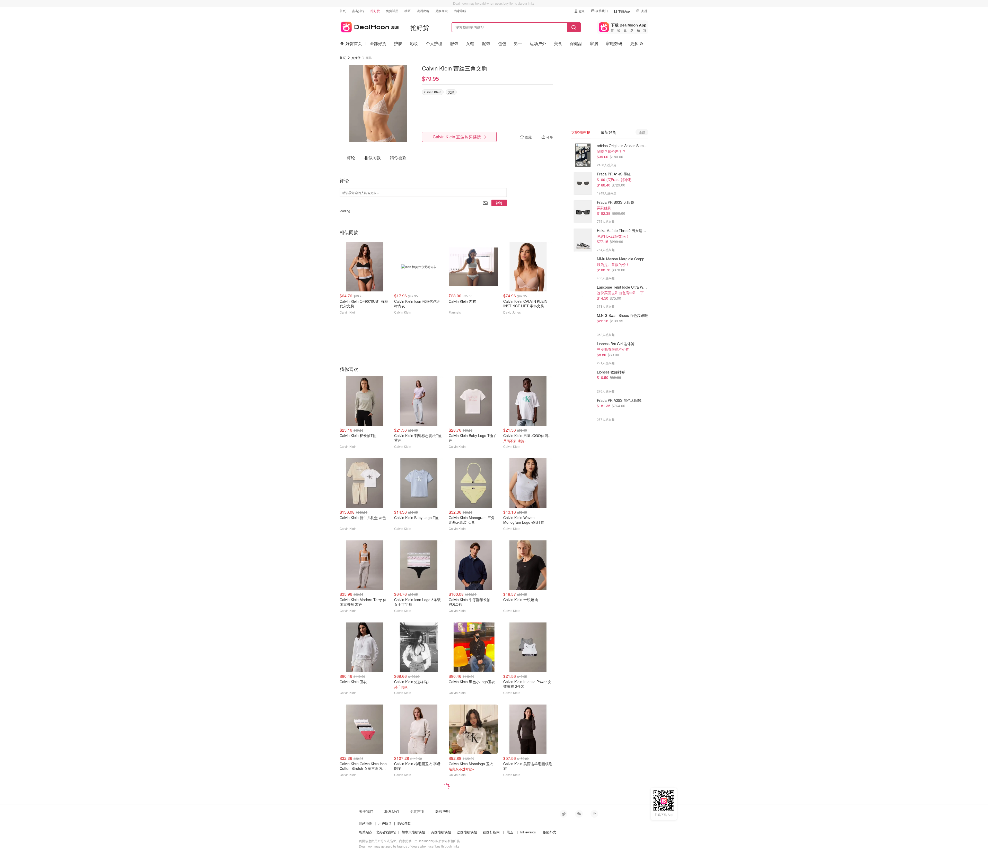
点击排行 (358, 10)
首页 (343, 10)
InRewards (528, 832)
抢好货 (375, 10)
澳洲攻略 (423, 10)
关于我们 (366, 811)
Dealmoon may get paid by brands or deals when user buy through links (409, 846)
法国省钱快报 (467, 832)
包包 (502, 43)
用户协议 (385, 823)
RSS (594, 814)
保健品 (576, 43)
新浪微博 (563, 814)
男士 (518, 43)
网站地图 (365, 823)
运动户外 (538, 43)
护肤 (398, 43)
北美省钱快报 (386, 832)
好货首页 (354, 43)
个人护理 (434, 43)
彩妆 (414, 43)
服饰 (454, 43)
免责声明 (417, 811)
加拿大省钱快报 (413, 832)
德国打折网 (491, 832)
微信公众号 (579, 814)
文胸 (451, 92)
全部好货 (378, 43)
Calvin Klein (432, 92)
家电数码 (614, 43)
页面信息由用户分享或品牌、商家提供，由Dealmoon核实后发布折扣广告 (409, 841)
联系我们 (601, 10)
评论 (499, 202)
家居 (594, 43)
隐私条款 (404, 823)
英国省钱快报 (441, 832)
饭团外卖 (549, 832)
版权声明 (442, 811)
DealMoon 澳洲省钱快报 (369, 26)
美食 (558, 43)
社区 (407, 10)
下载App (624, 11)
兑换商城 (441, 10)
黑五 (510, 832)
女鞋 (470, 43)
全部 (642, 132)
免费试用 (392, 10)
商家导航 (460, 10)
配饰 (486, 43)
